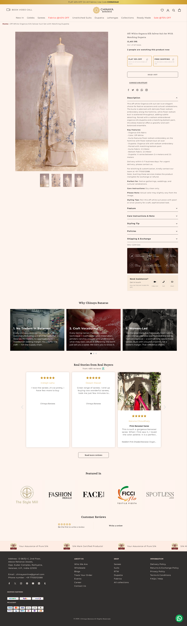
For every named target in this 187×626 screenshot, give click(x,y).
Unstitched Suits (82, 18)
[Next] (171, 331)
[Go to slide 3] (96, 353)
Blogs (77, 571)
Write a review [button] (116, 525)
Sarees (41, 18)
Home (5, 24)
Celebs (31, 18)
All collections (121, 582)
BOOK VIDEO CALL (22, 10)
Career (77, 582)
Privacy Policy (157, 571)
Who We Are (81, 564)
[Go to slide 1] (91, 353)
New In (20, 18)
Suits (116, 568)
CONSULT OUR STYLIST (138, 83)
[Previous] (15, 331)
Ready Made (144, 18)
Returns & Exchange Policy (164, 568)
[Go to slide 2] (93, 353)
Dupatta (99, 18)
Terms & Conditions (160, 575)
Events (77, 578)
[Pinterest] (137, 90)
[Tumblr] (45, 583)
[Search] (173, 10)
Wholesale (79, 568)
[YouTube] (33, 583)
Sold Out (153, 75)
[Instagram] (21, 583)
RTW (116, 571)
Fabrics (118, 578)
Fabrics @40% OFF (58, 18)
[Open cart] (179, 10)
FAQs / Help (156, 578)
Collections (127, 18)
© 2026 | (77, 619)
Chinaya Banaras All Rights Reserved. (96, 619)
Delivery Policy (158, 564)
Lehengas (112, 18)
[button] (23, 407)
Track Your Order (83, 575)
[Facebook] (128, 90)
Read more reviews (93, 455)
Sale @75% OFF (162, 18)
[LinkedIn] (39, 583)
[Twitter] (133, 90)
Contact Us (80, 586)
